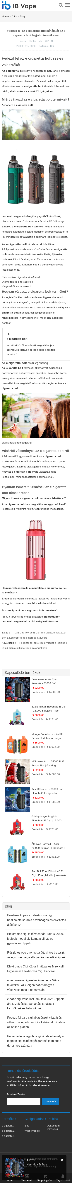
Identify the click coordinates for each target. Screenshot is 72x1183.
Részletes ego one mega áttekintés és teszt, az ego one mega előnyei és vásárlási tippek (36, 955)
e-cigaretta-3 (8, 1125)
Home (5, 16)
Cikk (14, 16)
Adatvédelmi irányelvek (53, 1127)
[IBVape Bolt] (19, 7)
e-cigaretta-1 (8, 1136)
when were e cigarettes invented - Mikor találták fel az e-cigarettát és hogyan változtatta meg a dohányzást (33, 985)
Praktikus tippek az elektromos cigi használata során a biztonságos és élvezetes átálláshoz (36, 920)
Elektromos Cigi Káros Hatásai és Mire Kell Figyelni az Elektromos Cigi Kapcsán (35, 969)
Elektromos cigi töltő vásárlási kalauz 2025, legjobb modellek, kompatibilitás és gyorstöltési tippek (35, 938)
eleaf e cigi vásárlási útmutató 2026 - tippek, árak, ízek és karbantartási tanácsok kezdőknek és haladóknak (35, 1003)
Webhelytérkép (32, 1131)
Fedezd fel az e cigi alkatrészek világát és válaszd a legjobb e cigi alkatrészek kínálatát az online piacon (36, 1022)
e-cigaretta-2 (8, 1131)
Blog (22, 16)
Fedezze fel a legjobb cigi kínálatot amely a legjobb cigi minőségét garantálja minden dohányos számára (35, 1041)
